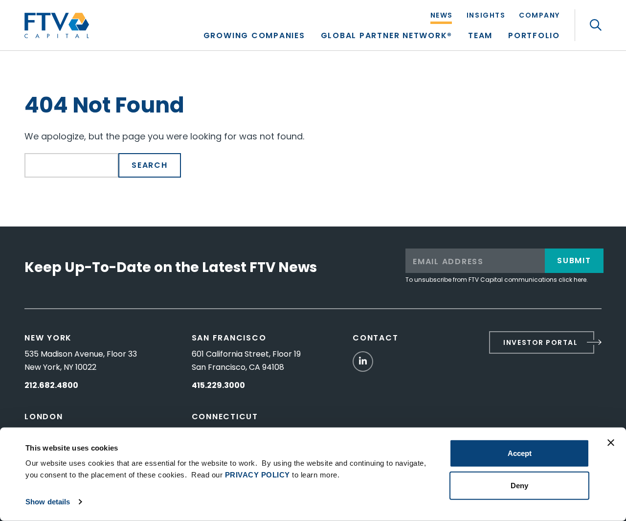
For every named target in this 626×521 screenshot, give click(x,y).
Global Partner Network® (386, 36)
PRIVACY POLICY (257, 475)
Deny (519, 485)
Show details (47, 502)
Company (539, 16)
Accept (520, 453)
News (441, 16)
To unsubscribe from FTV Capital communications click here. (496, 279)
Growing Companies (254, 36)
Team (480, 36)
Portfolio (534, 36)
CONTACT (375, 337)
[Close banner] (610, 442)
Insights (486, 16)
